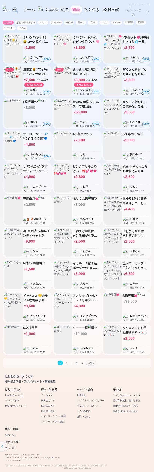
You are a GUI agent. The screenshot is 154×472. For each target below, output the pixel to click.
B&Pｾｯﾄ (69, 22)
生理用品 (129, 22)
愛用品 (141, 22)
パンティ (43, 22)
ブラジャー (56, 22)
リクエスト (9, 28)
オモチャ (116, 22)
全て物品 (8, 22)
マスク (105, 22)
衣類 (93, 22)
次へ (91, 362)
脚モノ (81, 22)
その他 (22, 28)
